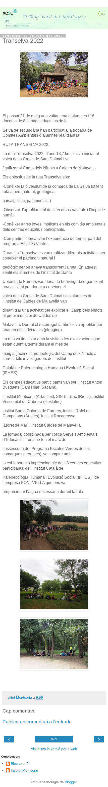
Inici (54, 739)
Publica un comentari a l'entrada (37, 721)
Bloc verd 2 (20, 764)
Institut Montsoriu (24, 770)
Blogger (71, 782)
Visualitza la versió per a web (54, 749)
